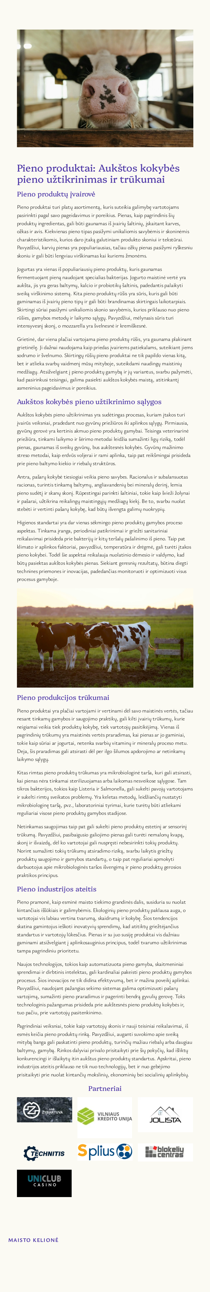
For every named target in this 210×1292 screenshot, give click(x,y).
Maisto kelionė (33, 1240)
